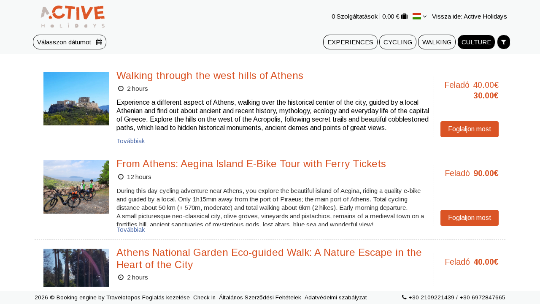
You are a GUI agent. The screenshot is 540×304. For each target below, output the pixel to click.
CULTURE (476, 42)
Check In (204, 297)
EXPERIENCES (350, 42)
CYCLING (397, 42)
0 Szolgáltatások (355, 16)
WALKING (436, 42)
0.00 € (391, 16)
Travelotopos (123, 297)
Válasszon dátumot (65, 42)
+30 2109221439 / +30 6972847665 (456, 297)
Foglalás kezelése (166, 297)
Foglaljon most (469, 129)
